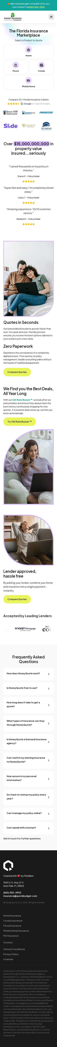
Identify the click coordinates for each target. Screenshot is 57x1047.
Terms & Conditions (14, 949)
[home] (12, 17)
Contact (8, 942)
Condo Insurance (12, 920)
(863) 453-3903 (37, 7)
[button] (51, 17)
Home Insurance (12, 915)
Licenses (8, 959)
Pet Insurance (10, 935)
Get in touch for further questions (22, 838)
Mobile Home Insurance (16, 930)
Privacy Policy (11, 954)
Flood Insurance (12, 925)
